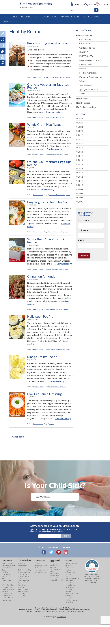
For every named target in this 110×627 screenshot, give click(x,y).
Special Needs (85, 85)
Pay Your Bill (2, 40)
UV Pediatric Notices (86, 107)
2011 (80, 181)
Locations (2, 63)
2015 (80, 164)
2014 (80, 168)
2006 (80, 201)
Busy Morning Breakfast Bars (48, 43)
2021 (80, 139)
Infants (82, 68)
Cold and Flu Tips (87, 47)
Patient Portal (79, 4)
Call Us (92, 4)
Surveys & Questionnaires (2, 45)
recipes (67, 77)
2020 (80, 143)
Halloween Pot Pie (40, 316)
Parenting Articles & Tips (90, 77)
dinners (56, 117)
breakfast (56, 77)
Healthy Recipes (38, 77)
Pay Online (103, 4)
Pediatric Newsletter (2, 51)
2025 (80, 122)
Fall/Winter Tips (86, 56)
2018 (80, 151)
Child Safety (84, 43)
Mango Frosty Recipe (42, 356)
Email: (81, 239)
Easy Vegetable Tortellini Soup (48, 202)
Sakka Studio (61, 617)
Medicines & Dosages (2, 34)
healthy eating (58, 154)
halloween (52, 349)
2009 (80, 189)
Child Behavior (86, 39)
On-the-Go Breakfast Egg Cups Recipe (49, 163)
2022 (80, 135)
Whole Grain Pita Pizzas (44, 124)
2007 (80, 197)
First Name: (83, 220)
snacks (66, 309)
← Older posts (16, 436)
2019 (80, 147)
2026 (80, 118)
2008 (80, 193)
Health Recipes (83, 102)
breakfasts (52, 195)
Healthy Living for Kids (89, 60)
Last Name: (83, 230)
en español (72, 506)
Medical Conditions (88, 72)
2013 (80, 172)
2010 (80, 185)
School (46, 77)
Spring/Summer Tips (88, 89)
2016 (80, 160)
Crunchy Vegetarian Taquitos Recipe (48, 86)
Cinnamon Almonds (41, 276)
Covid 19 (83, 52)
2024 (80, 126)
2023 (80, 131)
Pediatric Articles (84, 35)
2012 (80, 176)
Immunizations (86, 64)
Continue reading (54, 112)
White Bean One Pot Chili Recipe (45, 241)
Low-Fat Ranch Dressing (44, 393)
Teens (82, 93)
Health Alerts (82, 98)
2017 (80, 156)
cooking (62, 77)
